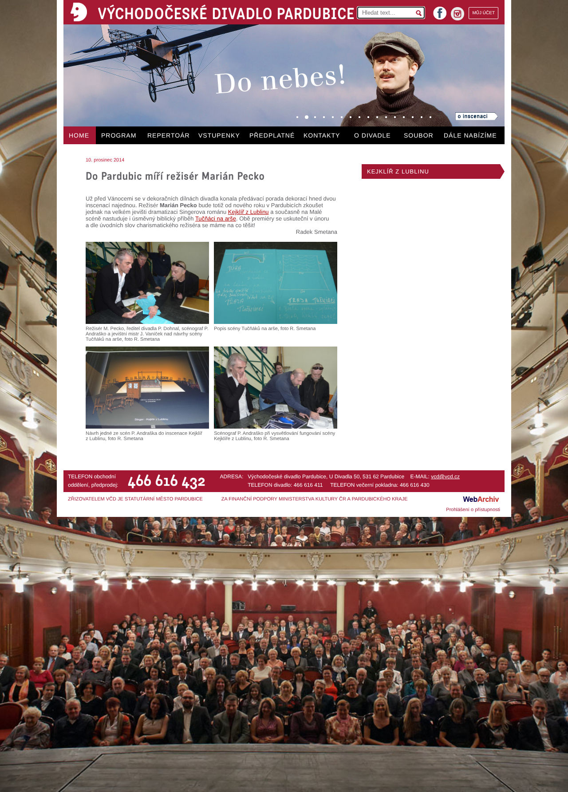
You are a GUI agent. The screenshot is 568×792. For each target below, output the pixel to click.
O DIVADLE (372, 135)
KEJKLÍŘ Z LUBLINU (398, 171)
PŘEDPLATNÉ (272, 135)
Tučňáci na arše (215, 218)
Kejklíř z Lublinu (248, 212)
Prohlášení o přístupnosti (473, 509)
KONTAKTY (322, 135)
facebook (439, 10)
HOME (79, 135)
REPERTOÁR (168, 135)
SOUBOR (419, 135)
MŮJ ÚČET (483, 13)
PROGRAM (118, 135)
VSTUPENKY (219, 135)
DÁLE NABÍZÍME (470, 135)
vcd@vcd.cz (445, 476)
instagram (457, 13)
